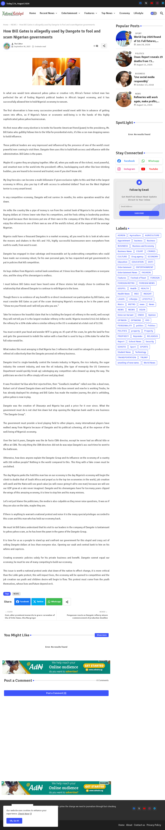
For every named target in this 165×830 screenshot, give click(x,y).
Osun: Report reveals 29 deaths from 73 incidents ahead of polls (148, 59)
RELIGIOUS (152, 336)
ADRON (121, 235)
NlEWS (131, 309)
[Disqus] (56, 740)
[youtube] (152, 3)
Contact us (139, 825)
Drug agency (137, 256)
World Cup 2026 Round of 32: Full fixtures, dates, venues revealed (147, 39)
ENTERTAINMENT (144, 267)
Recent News (47, 13)
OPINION (122, 320)
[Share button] (67, 601)
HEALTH (145, 288)
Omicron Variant (125, 315)
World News (149, 362)
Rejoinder (138, 336)
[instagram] (157, 3)
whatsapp (153, 161)
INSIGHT (147, 293)
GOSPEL (122, 288)
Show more (102, 635)
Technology (140, 352)
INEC (136, 293)
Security (150, 341)
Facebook (24, 601)
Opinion (152, 315)
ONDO (141, 315)
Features (89, 13)
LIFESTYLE (147, 299)
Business (151, 240)
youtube (153, 169)
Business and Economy (143, 246)
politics (139, 325)
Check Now (23, 813)
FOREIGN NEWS (147, 283)
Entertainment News (127, 272)
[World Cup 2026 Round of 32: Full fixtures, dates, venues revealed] (124, 39)
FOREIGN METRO (126, 283)
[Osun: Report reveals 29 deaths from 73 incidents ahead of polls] (124, 59)
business (138, 240)
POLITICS (122, 331)
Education (122, 262)
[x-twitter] (146, 3)
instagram (129, 169)
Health (133, 288)
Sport (133, 346)
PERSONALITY (125, 325)
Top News (107, 13)
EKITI (150, 262)
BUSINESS (123, 246)
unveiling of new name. (128, 362)
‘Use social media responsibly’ (144, 79)
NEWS (14, 24)
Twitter (40, 601)
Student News (124, 352)
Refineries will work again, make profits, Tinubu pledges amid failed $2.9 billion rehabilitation (146, 99)
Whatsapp (56, 601)
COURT (139, 251)
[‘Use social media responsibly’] (124, 79)
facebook (129, 161)
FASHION (146, 272)
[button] (153, 13)
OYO (147, 320)
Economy (125, 13)
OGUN (142, 309)
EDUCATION (138, 262)
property (135, 331)
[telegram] (163, 3)
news (142, 304)
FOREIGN (155, 277)
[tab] (32, 13)
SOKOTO (122, 346)
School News (135, 341)
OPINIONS (136, 320)
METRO (131, 304)
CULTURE (122, 256)
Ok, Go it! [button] (14, 820)
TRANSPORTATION (127, 357)
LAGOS (121, 299)
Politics (151, 325)
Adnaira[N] (103, 661)
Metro (121, 304)
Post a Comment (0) (56, 693)
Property (148, 331)
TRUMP (144, 357)
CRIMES (151, 251)
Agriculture (135, 235)
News (151, 304)
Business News (125, 251)
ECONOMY (153, 256)
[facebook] (140, 3)
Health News (124, 293)
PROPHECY (123, 336)
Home (32, 13)
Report (121, 341)
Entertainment (69, 13)
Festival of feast (138, 277)
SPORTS (144, 346)
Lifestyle (138, 13)
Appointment (124, 240)
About (129, 825)
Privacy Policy (154, 825)
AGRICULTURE (152, 235)
